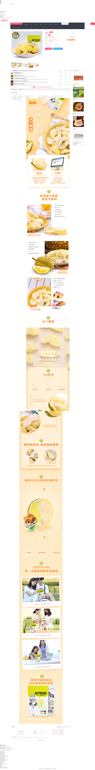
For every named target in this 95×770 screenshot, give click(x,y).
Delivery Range (2, 753)
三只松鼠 (50, 41)
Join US (1, 765)
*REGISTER (2, 15)
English (2, 16)
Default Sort (14, 737)
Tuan (31, 24)
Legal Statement (2, 758)
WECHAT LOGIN (2, 14)
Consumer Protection (3, 760)
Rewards (45, 24)
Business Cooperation (8, 17)
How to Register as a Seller (4, 756)
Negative (25, 737)
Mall (40, 24)
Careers (1, 766)
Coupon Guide (2, 751)
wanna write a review (67, 726)
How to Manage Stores (3, 755)
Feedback (1, 762)
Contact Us (1, 763)
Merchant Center (2, 17)
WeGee (14, 27)
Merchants (56, 24)
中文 (0, 16)
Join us (18, 27)
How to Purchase (2, 752)
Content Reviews (44, 737)
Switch (82, 70)
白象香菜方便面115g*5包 (76, 98)
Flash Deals (26, 24)
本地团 (12, 3)
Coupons (36, 24)
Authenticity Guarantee (3, 759)
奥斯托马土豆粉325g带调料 (77, 113)
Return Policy (2, 761)
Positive (20, 737)
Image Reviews (37, 737)
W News (50, 24)
